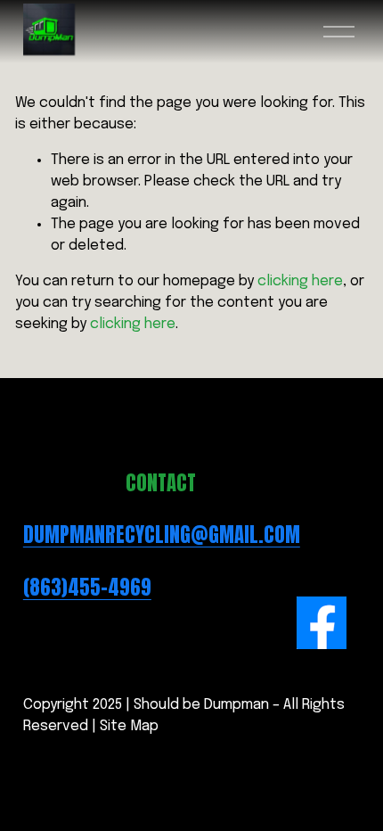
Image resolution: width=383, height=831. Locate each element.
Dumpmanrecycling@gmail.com (161, 535)
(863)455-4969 (87, 587)
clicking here (300, 281)
